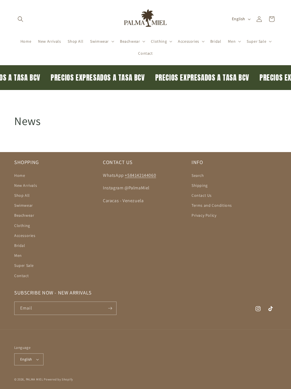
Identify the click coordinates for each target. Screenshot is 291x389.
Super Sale (24, 265)
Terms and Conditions (212, 205)
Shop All (22, 195)
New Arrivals (25, 185)
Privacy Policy (204, 215)
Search (198, 175)
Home (19, 175)
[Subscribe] (110, 308)
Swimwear (23, 205)
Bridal (19, 245)
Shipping (200, 185)
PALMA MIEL (34, 379)
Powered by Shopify (58, 379)
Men (18, 255)
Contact (21, 275)
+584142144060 (140, 175)
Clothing (22, 225)
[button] (20, 19)
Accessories (25, 235)
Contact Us (202, 195)
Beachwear (24, 215)
